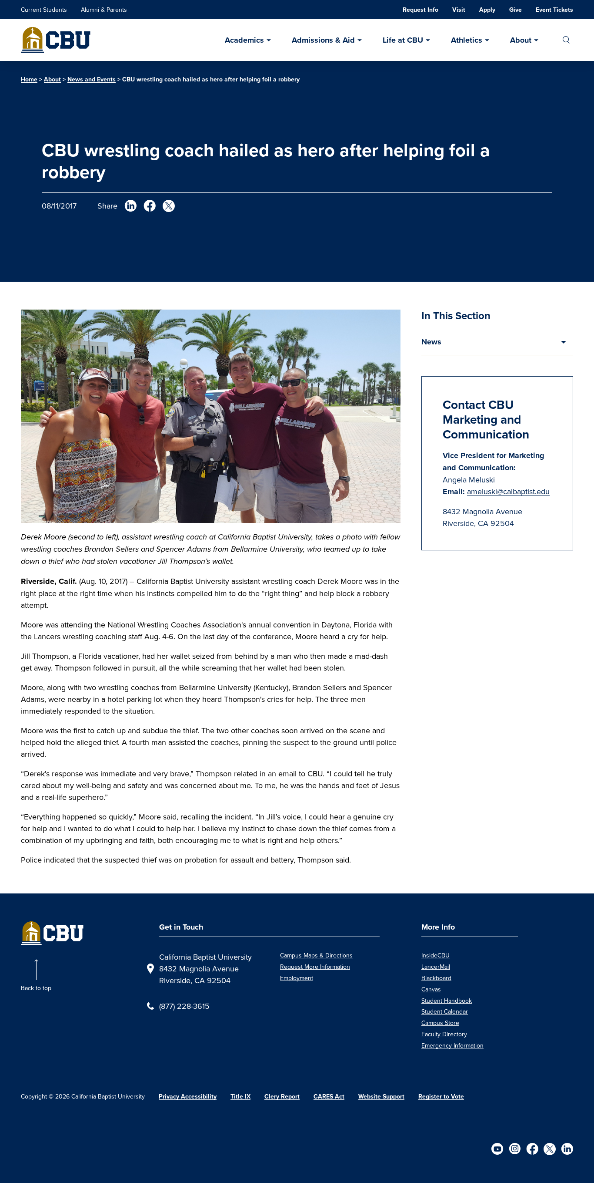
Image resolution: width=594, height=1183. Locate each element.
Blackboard (436, 978)
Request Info (420, 9)
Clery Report (282, 1096)
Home (29, 79)
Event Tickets (554, 9)
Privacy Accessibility (188, 1096)
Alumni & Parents (104, 9)
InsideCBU (435, 955)
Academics (244, 40)
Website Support (381, 1096)
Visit (458, 9)
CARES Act (329, 1096)
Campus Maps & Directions (316, 955)
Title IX (240, 1096)
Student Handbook (446, 1000)
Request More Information (315, 966)
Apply (487, 9)
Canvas (431, 989)
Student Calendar (444, 1011)
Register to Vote (441, 1096)
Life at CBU (403, 40)
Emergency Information (452, 1045)
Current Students (44, 9)
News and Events (91, 79)
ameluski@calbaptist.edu (508, 491)
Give (515, 9)
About (520, 40)
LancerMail (435, 966)
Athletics (466, 40)
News (431, 341)
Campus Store (440, 1022)
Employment (296, 978)
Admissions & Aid (323, 40)
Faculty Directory (444, 1034)
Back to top (36, 988)
